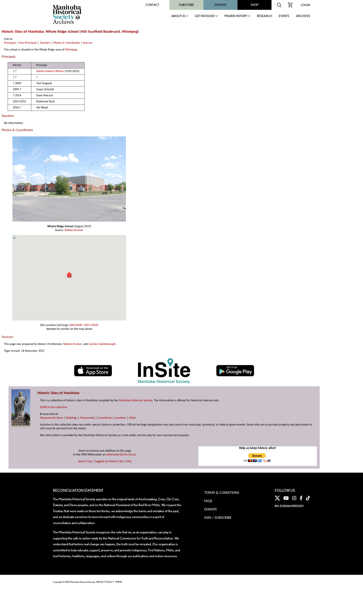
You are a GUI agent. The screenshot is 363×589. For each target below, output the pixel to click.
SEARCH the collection (53, 407)
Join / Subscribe (218, 518)
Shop (254, 5)
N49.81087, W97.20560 (84, 325)
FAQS (208, 501)
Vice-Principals (28, 42)
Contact (152, 5)
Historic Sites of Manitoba (22, 32)
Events (284, 16)
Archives (303, 16)
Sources (87, 42)
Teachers (45, 42)
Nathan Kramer (74, 230)
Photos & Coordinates (67, 42)
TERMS (118, 581)
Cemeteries (105, 417)
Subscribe (186, 5)
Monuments (87, 417)
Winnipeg (129, 32)
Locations (120, 417)
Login (305, 5)
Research (264, 16)
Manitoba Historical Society (135, 400)
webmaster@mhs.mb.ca (121, 454)
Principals (10, 42)
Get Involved (205, 16)
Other (132, 417)
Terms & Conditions (221, 493)
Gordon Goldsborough (102, 344)
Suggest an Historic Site (109, 461)
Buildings (71, 417)
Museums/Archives (51, 417)
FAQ (128, 461)
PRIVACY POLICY (105, 581)
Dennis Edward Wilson (50, 71)
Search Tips (85, 461)
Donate (220, 5)
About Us (178, 16)
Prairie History (235, 16)
